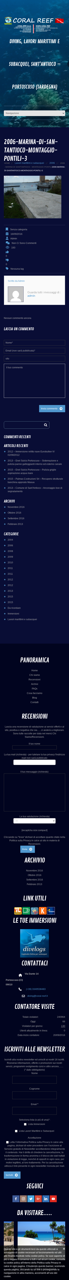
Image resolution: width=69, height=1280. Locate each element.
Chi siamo (34, 675)
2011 (10, 568)
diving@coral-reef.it (37, 996)
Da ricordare (14, 608)
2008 (10, 551)
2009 (10, 557)
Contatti (34, 702)
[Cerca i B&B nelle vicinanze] (26, 910)
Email (34, 1104)
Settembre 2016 (16, 518)
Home (7, 163)
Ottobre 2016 (14, 512)
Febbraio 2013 (15, 524)
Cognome (34, 1088)
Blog (34, 697)
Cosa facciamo (34, 693)
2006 (52, 163)
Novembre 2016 (16, 507)
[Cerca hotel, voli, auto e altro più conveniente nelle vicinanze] (43, 910)
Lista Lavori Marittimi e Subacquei (36, 1131)
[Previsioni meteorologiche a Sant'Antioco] (18, 910)
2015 (10, 596)
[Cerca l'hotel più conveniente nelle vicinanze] (34, 910)
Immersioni (13, 613)
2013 (10, 591)
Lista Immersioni (36, 1124)
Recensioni (34, 679)
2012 (10, 579)
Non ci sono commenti (24, 243)
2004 (10, 540)
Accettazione (34, 1137)
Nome (34, 1073)
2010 (10, 562)
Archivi (34, 684)
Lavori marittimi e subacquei (29, 163)
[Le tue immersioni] (34, 943)
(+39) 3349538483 (36, 989)
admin (13, 238)
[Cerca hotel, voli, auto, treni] (51, 910)
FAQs (34, 688)
